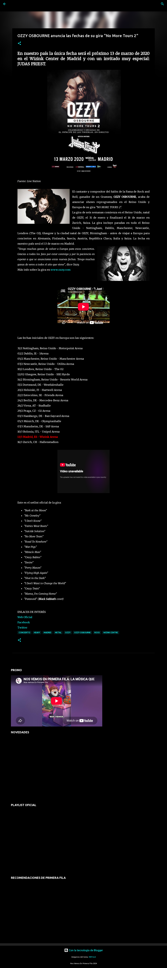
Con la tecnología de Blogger (85, 950)
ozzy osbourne (82, 632)
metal (58, 632)
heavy (37, 632)
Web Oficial (24, 617)
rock (97, 632)
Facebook (23, 622)
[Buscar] (14, 4)
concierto (24, 632)
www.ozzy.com (60, 269)
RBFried (92, 957)
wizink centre (110, 632)
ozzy (67, 632)
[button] (19, 43)
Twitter (22, 627)
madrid (47, 632)
